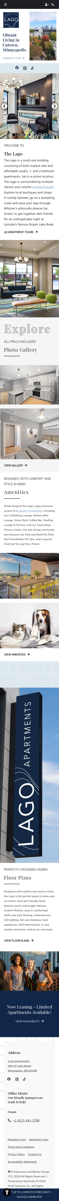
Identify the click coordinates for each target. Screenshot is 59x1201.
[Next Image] (54, 106)
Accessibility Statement (22, 1161)
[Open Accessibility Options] (7, 1193)
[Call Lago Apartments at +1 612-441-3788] (53, 4)
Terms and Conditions (21, 1146)
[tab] (13, 134)
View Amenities (15, 654)
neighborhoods (42, 187)
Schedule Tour (12, 58)
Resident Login (17, 1139)
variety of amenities (30, 510)
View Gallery (13, 465)
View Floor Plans (17, 940)
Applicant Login (38, 1139)
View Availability (27, 1021)
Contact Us (34, 1154)
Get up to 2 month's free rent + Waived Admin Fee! (29, 1195)
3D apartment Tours (19, 232)
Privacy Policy (16, 1154)
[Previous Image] (4, 106)
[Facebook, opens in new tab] (17, 68)
